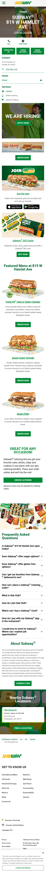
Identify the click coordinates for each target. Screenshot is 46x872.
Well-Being (27, 779)
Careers (26, 797)
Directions (23, 44)
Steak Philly (23, 414)
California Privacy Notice (31, 839)
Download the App (9, 784)
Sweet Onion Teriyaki (23, 358)
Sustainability (28, 793)
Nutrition (26, 775)
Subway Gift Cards (23, 240)
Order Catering (37, 51)
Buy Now (23, 254)
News (4, 797)
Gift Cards (6, 779)
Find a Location (23, 728)
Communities (28, 788)
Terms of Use (6, 843)
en (7, 830)
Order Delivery (23, 51)
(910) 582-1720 (11, 69)
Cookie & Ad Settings (23, 868)
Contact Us (6, 801)
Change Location (23, 32)
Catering (9, 91)
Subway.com (23, 683)
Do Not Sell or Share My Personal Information (31, 844)
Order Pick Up (8, 51)
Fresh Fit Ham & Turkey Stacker (23, 301)
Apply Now (23, 123)
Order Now (23, 157)
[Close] (43, 852)
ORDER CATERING (23, 480)
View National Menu (10, 775)
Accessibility (6, 846)
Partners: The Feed (12, 820)
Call (9, 44)
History (5, 793)
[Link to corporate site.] (12, 764)
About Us (5, 788)
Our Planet (27, 784)
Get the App (23, 193)
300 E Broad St (10, 710)
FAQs (25, 848)
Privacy (4, 839)
